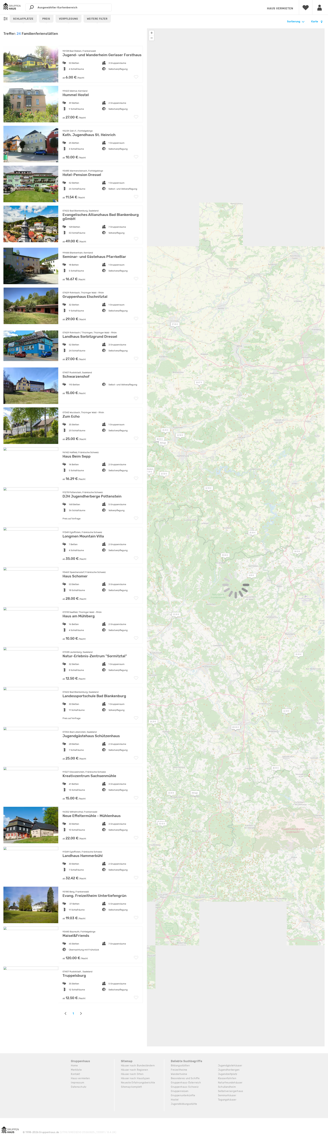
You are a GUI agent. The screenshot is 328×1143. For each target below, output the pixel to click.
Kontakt (75, 1074)
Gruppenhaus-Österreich (186, 1082)
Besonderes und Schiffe (185, 1078)
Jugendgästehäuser (230, 1065)
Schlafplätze (23, 18)
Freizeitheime (179, 1069)
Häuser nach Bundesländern (138, 1065)
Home (74, 1065)
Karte (315, 21)
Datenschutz (78, 1086)
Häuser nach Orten (132, 1074)
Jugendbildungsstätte (184, 1104)
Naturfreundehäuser (230, 1082)
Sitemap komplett (131, 1086)
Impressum (77, 1082)
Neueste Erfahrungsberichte (138, 1082)
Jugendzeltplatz (227, 1074)
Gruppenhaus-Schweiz (185, 1086)
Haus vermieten (280, 8)
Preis (46, 18)
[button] (250, 576)
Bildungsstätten (180, 1065)
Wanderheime (179, 1074)
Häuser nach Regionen (134, 1069)
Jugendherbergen (229, 1069)
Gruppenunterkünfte (183, 1095)
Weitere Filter (97, 18)
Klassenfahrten (227, 1078)
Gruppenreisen (179, 1091)
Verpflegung (68, 18)
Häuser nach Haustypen (135, 1078)
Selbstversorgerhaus (230, 1091)
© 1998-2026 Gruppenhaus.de (69, 1132)
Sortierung (293, 21)
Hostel (175, 1099)
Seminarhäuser (227, 1095)
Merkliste (76, 1069)
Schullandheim (227, 1086)
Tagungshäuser (227, 1099)
